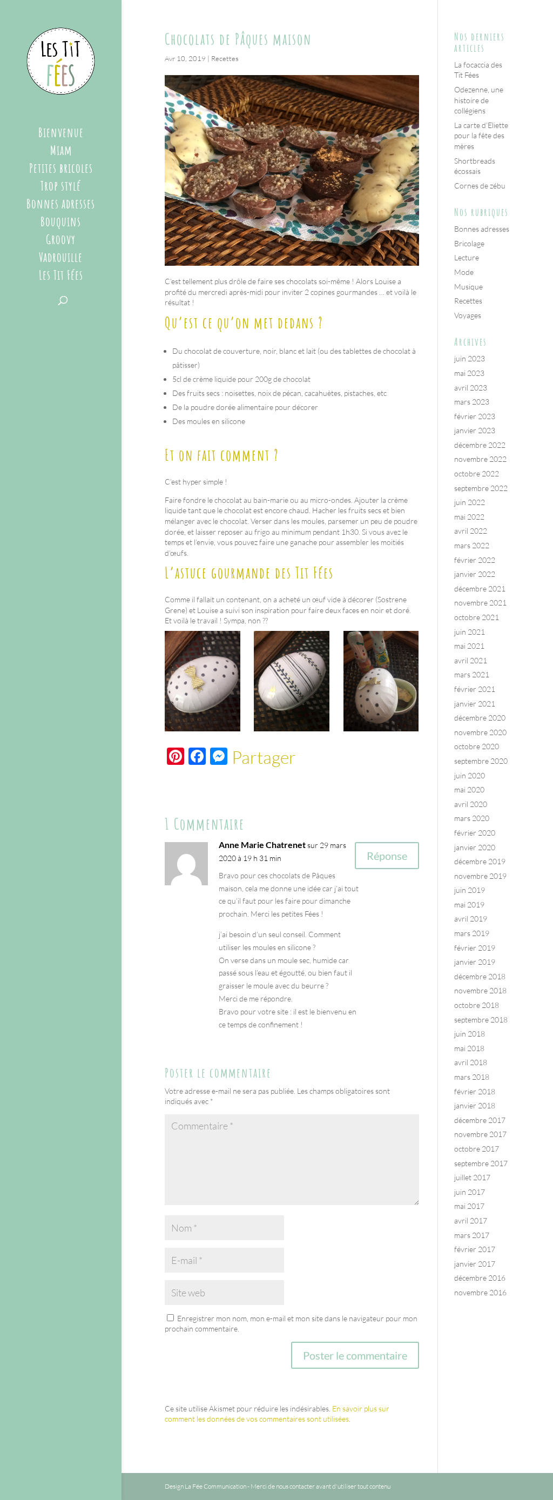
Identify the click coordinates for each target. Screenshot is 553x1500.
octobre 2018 (476, 1005)
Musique (468, 286)
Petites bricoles (61, 170)
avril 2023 (470, 387)
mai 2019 (469, 904)
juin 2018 (469, 1033)
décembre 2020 (479, 717)
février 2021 (474, 689)
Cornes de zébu (479, 185)
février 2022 (474, 559)
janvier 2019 (474, 961)
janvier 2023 (474, 430)
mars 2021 (471, 674)
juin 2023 (469, 358)
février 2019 (474, 947)
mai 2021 (469, 645)
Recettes (225, 58)
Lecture (466, 257)
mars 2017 (471, 1235)
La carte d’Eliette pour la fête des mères (481, 135)
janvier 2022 (474, 574)
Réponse (387, 855)
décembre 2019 (479, 861)
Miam (61, 152)
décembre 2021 (479, 588)
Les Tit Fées (61, 277)
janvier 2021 (474, 703)
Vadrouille (61, 259)
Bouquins (61, 224)
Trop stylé (61, 188)
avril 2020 (470, 804)
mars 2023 (471, 401)
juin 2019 (469, 889)
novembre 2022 (480, 458)
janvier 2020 (474, 847)
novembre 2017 (480, 1134)
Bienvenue (61, 134)
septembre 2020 (481, 760)
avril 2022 (470, 530)
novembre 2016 (480, 1292)
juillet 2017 (472, 1177)
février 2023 (474, 416)
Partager (264, 757)
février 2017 (474, 1249)
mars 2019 (471, 933)
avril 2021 (470, 660)
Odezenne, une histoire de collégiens (478, 100)
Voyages (467, 315)
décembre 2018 (479, 976)
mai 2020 (469, 789)
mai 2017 (469, 1205)
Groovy (61, 241)
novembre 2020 (480, 732)
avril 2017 (470, 1220)
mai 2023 (469, 373)
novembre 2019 (480, 875)
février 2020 (474, 832)
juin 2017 (469, 1191)
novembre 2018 (480, 990)
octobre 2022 (476, 473)
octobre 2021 (476, 617)
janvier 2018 (474, 1105)
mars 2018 (471, 1076)
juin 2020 (469, 775)
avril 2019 (470, 918)
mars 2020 (471, 818)
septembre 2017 (481, 1163)
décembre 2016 (479, 1277)
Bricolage (469, 243)
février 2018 (474, 1091)
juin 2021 (469, 631)
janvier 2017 (474, 1263)
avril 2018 (470, 1062)
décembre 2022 (479, 444)
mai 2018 (469, 1048)
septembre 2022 (481, 488)
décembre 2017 (479, 1120)
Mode (464, 272)
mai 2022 (469, 516)
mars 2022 (471, 545)
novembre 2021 (480, 602)
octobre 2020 (476, 746)
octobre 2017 (476, 1148)
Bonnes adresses (60, 206)
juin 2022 (469, 502)
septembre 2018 (481, 1019)
